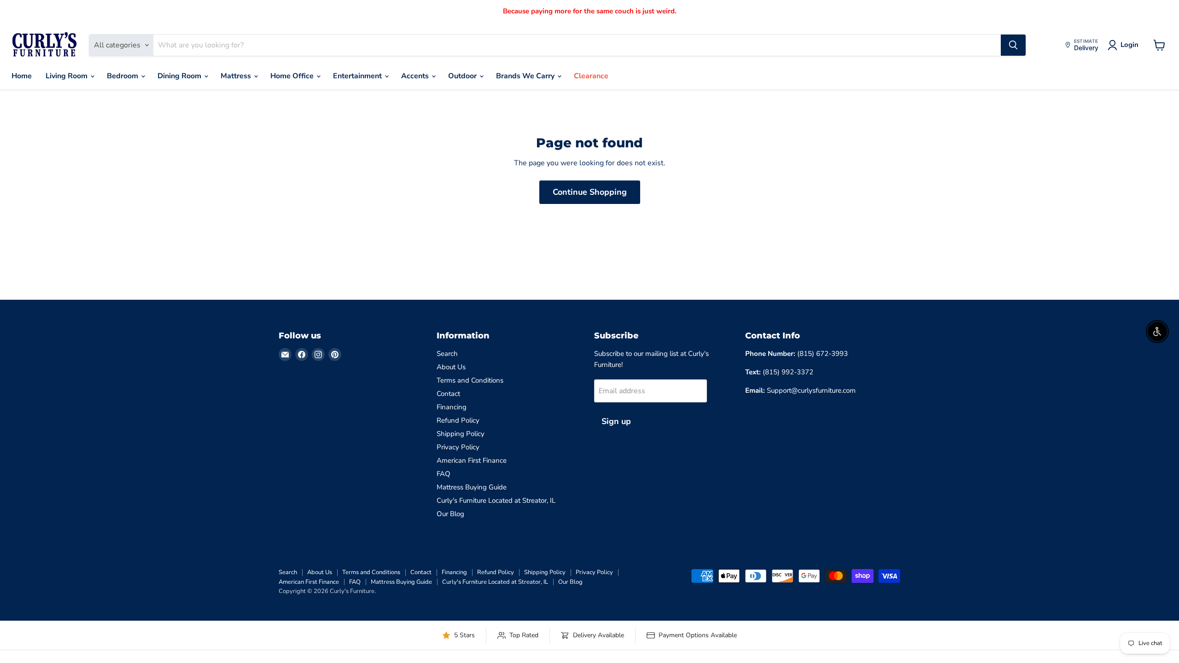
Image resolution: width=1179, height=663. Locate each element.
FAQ (443, 473)
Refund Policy (458, 420)
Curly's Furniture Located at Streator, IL (496, 500)
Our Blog (450, 513)
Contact (448, 393)
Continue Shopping (590, 192)
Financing (452, 407)
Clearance (591, 76)
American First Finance (472, 460)
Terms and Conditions (470, 380)
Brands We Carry (526, 76)
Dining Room (180, 76)
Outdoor (463, 76)
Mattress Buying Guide (472, 487)
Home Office (292, 76)
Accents (416, 76)
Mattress (237, 76)
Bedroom (123, 76)
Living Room (67, 76)
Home (22, 76)
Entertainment (358, 76)
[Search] (1013, 45)
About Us (451, 367)
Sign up (616, 421)
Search (447, 353)
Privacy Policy (458, 447)
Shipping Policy (460, 433)
